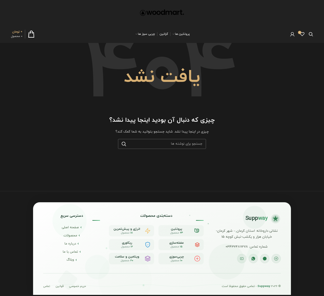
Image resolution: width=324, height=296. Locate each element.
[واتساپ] (253, 258)
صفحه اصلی (70, 227)
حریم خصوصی (77, 286)
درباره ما (70, 243)
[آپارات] (241, 258)
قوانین (59, 286)
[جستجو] (123, 144)
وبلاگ (70, 259)
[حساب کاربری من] (292, 34)
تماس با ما (70, 252)
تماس (46, 286)
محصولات (70, 235)
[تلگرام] (264, 258)
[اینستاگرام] (276, 258)
